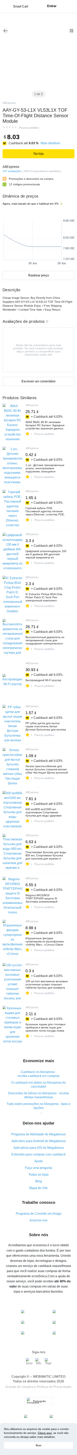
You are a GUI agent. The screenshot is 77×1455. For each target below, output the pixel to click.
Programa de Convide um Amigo (38, 1213)
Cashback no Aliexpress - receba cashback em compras (38, 1074)
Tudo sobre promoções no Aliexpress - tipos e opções (38, 1106)
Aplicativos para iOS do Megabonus (38, 1147)
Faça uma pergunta (38, 1167)
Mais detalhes (50, 143)
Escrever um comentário (38, 381)
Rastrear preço (38, 275)
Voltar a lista (5, 31)
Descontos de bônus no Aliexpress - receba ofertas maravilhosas (38, 1095)
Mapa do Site (38, 1188)
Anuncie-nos (38, 1220)
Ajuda (38, 1161)
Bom (38, 1445)
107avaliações (12, 171)
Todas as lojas (38, 1174)
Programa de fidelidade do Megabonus (38, 1134)
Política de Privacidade (54, 1387)
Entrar (51, 6)
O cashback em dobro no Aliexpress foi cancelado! (38, 1084)
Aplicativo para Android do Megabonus (38, 1141)
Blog (38, 1181)
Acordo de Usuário (20, 1387)
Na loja (39, 153)
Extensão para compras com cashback (38, 1154)
